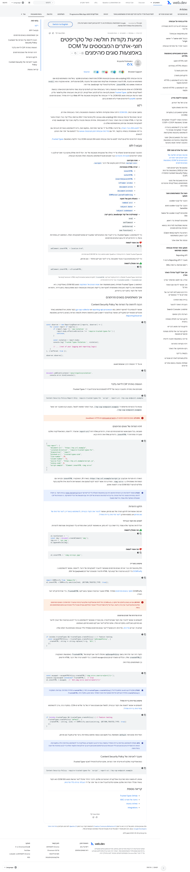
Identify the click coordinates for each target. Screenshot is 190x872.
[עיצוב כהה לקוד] (138, 246)
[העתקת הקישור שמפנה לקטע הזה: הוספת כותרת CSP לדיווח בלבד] (109, 384)
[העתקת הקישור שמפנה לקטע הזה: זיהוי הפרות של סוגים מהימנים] (111, 426)
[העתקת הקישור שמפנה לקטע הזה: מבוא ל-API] (127, 146)
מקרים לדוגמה (54, 854)
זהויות (106, 14)
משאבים (156, 3)
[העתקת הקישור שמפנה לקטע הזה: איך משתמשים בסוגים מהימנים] (104, 297)
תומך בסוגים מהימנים (124, 591)
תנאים (156, 867)
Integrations (133, 808)
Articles (183, 9)
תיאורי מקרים (84, 3)
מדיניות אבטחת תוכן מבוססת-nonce (94, 131)
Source (87, 72)
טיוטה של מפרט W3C (129, 800)
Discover (142, 3)
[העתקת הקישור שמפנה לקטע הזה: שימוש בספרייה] (128, 563)
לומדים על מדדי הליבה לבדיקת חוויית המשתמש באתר (133, 14)
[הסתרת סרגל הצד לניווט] (163, 868)
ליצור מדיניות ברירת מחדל (110, 515)
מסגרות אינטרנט (122, 156)
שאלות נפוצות (132, 804)
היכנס (5, 3)
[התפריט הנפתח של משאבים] (150, 2)
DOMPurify (137, 571)
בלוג (95, 3)
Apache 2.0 (73, 826)
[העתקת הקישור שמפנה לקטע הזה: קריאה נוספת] (125, 789)
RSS (28, 857)
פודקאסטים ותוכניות (52, 857)
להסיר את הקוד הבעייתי (90, 511)
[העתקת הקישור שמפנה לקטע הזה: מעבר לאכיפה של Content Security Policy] (98, 756)
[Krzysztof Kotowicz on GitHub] (128, 65)
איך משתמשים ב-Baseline (111, 3)
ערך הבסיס (129, 3)
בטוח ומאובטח (36, 14)
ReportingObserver (134, 316)
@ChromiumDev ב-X (22, 847)
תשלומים (61, 14)
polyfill (132, 99)
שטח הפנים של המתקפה (89, 285)
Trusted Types (120, 92)
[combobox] (44, 3)
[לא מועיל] (49, 33)
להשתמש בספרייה (72, 511)
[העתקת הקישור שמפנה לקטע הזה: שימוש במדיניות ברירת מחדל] (118, 701)
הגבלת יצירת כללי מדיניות (75, 782)
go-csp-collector (83, 310)
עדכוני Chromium (53, 850)
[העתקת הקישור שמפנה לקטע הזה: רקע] (135, 105)
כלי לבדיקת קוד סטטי (73, 493)
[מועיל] (53, 33)
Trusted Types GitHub (129, 796)
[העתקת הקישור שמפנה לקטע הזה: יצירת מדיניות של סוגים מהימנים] (115, 615)
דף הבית (139, 33)
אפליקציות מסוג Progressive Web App (84, 14)
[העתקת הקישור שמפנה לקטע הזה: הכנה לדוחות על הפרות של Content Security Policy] (89, 304)
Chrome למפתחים (53, 847)
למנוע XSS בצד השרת (130, 128)
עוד (24, 14)
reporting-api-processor (102, 310)
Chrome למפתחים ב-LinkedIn (19, 854)
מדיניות (126, 628)
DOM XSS (123, 112)
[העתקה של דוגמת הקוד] (140, 246)
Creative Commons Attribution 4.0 (105, 826)
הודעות (49, 14)
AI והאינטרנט (182, 14)
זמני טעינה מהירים (165, 14)
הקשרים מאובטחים (108, 418)
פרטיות (149, 867)
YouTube (27, 850)
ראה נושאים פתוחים (81, 850)
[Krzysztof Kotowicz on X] (131, 65)
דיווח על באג (84, 847)
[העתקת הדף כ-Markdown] (76, 53)
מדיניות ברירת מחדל (132, 708)
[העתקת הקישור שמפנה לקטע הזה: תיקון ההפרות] (127, 506)
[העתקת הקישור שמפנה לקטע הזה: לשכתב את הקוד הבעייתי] (121, 521)
